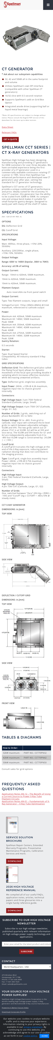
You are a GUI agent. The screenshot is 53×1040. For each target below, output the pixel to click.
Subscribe (26, 951)
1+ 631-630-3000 (15, 979)
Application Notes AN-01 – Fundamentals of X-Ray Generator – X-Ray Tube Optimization (26, 802)
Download (14, 861)
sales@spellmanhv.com (17, 984)
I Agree (44, 1036)
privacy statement (33, 1027)
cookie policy (30, 1035)
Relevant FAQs (9, 132)
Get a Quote (10, 139)
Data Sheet (7, 127)
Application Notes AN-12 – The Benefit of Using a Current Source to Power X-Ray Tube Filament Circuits (26, 796)
